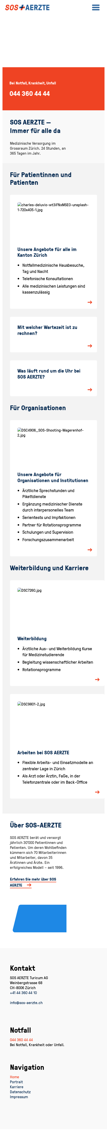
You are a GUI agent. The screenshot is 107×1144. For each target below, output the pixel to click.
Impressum (19, 1096)
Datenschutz (20, 1091)
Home (14, 1076)
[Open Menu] (96, 7)
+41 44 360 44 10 (23, 992)
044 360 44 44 (21, 1039)
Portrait (16, 1081)
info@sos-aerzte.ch (26, 1002)
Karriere (16, 1086)
